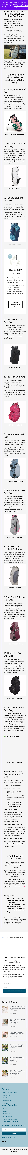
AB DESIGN (14, 1151)
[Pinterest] (3, 1141)
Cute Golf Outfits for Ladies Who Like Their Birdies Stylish (16, 905)
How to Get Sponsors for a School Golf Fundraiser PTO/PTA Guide (17, 1021)
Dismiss (18, 8)
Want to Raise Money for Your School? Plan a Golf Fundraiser (17, 1046)
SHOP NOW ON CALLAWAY (15, 481)
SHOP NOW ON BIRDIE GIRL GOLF (15, 134)
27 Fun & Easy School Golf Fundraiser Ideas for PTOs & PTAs (17, 1059)
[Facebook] (5, 1141)
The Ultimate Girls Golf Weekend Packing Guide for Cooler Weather (17, 1033)
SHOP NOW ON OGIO (14, 189)
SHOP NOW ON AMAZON (14, 425)
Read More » (13, 1013)
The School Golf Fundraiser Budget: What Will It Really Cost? (17, 1008)
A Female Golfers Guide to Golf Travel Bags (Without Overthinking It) (15, 900)
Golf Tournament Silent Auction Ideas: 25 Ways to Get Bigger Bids (17, 1072)
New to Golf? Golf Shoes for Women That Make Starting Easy (16, 910)
